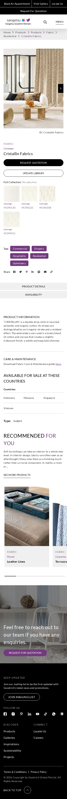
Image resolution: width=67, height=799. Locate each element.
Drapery (39, 248)
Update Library (33, 173)
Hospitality (19, 255)
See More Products (17, 474)
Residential (10, 36)
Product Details (33, 286)
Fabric (50, 32)
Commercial (20, 248)
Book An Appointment (17, 3)
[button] (60, 88)
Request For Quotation (33, 10)
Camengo (9, 148)
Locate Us (57, 3)
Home (7, 32)
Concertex (60, 556)
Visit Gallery (41, 3)
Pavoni (10, 556)
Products (20, 32)
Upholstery (19, 263)
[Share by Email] (45, 271)
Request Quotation (33, 162)
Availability (33, 294)
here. (58, 363)
